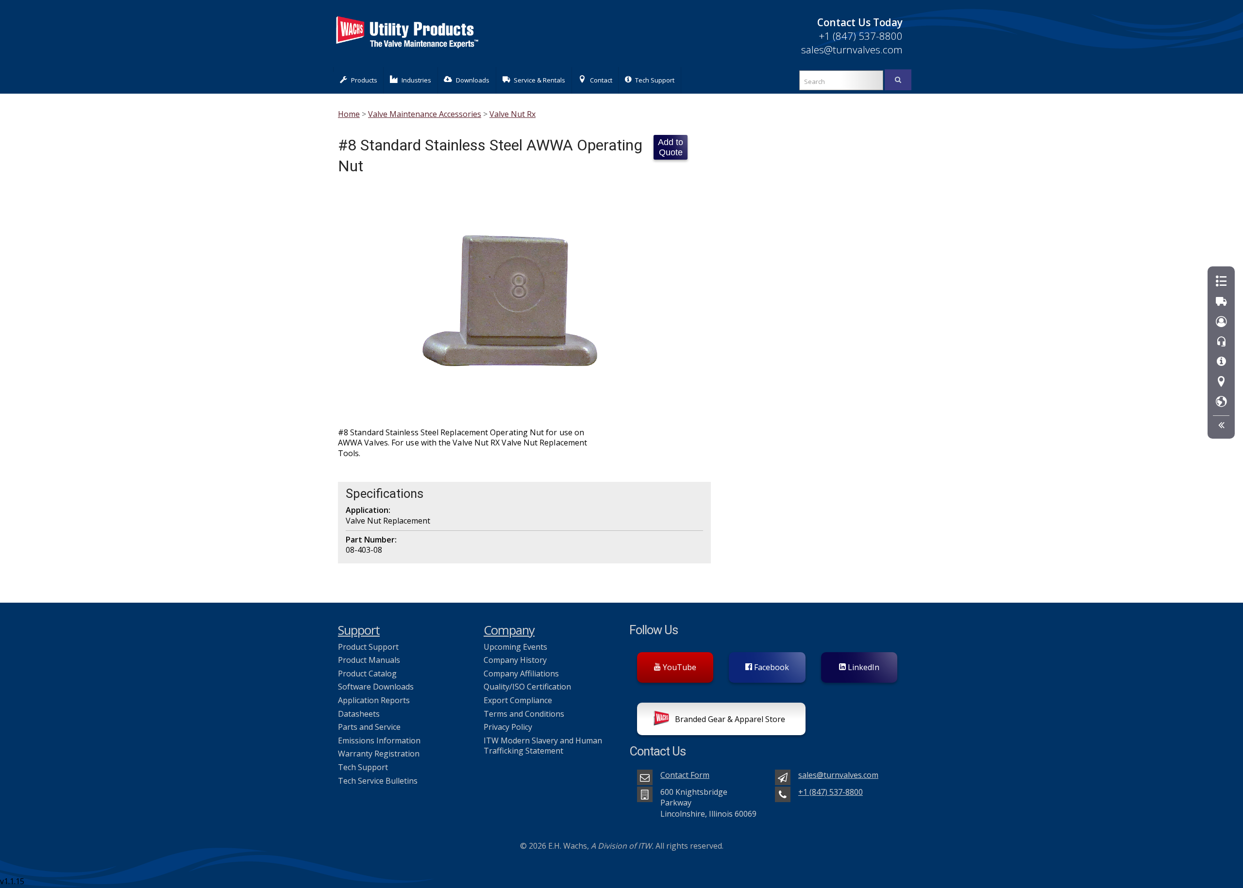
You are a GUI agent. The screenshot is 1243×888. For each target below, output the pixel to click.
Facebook (770, 667)
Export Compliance (518, 700)
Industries (416, 80)
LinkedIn (862, 667)
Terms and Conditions (524, 713)
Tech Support (654, 80)
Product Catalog (367, 673)
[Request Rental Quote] (1221, 301)
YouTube (678, 667)
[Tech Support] (1221, 361)
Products (364, 80)
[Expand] (1221, 425)
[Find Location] (1221, 382)
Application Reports (374, 700)
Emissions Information (379, 740)
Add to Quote (670, 147)
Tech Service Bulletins (378, 780)
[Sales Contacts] (1221, 321)
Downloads (472, 80)
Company (509, 630)
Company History (515, 660)
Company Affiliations (521, 673)
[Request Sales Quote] (1221, 281)
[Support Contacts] (1221, 341)
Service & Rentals (539, 80)
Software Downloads (376, 686)
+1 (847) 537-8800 (861, 36)
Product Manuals (369, 660)
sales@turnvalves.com (852, 49)
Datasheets (359, 713)
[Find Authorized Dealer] (1221, 402)
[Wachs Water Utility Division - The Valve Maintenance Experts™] (406, 53)
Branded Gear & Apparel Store (729, 719)
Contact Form (684, 775)
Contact (601, 80)
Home (349, 114)
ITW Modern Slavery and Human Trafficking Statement (543, 745)
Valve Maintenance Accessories (424, 114)
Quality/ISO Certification (527, 686)
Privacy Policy (508, 727)
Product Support (368, 646)
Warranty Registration (379, 753)
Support (359, 630)
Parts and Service (369, 727)
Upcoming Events (515, 646)
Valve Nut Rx (512, 114)
